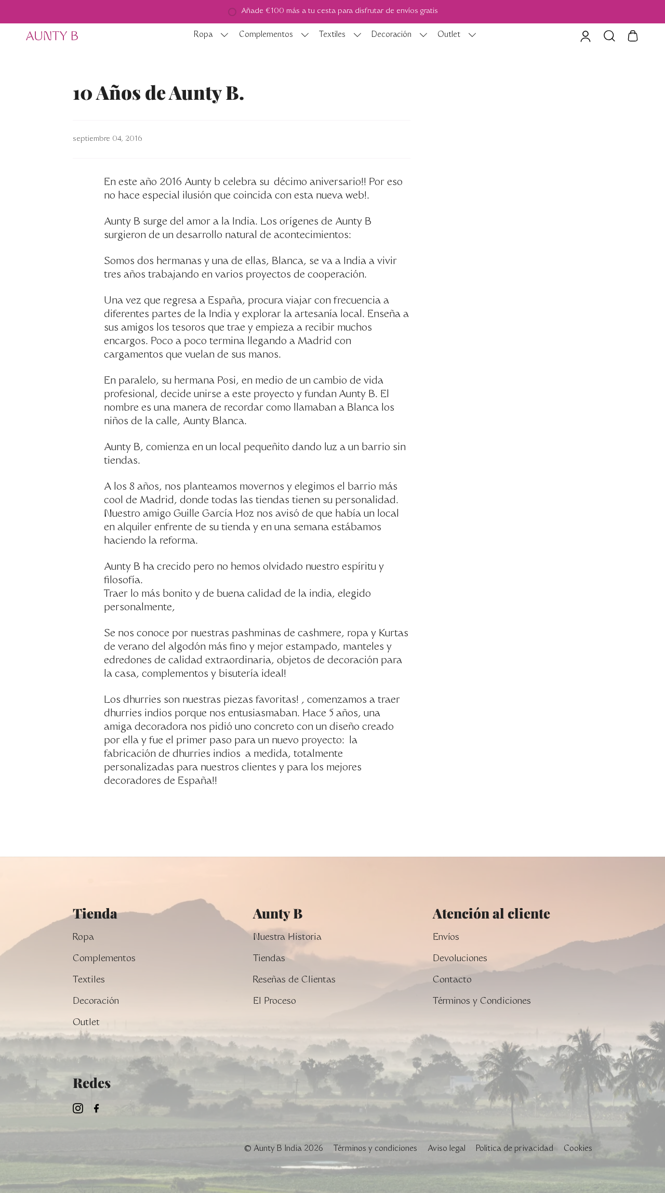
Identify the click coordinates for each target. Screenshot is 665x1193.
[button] (208, 35)
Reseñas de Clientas (294, 980)
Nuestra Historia (287, 938)
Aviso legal (447, 1149)
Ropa (83, 938)
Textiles (89, 980)
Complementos (104, 959)
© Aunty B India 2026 (283, 1149)
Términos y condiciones (375, 1149)
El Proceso (274, 1002)
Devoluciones (460, 959)
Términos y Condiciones (482, 1002)
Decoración (96, 1002)
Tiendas (269, 959)
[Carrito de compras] (633, 35)
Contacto (452, 980)
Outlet (86, 1023)
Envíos (446, 938)
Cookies (578, 1149)
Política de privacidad (514, 1149)
